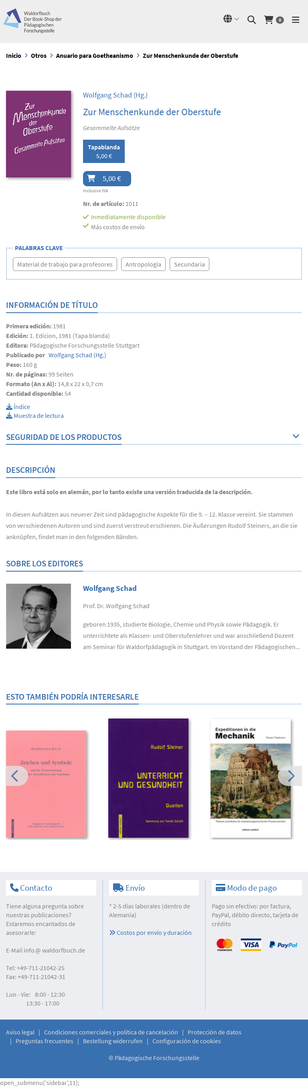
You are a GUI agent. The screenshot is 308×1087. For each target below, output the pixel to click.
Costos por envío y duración (154, 932)
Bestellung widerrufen (113, 1041)
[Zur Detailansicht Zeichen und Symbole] (51, 784)
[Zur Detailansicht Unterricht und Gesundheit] (154, 778)
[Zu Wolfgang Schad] (38, 615)
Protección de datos (214, 1032)
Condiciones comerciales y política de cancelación (111, 1032)
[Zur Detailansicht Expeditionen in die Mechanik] (256, 778)
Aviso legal (20, 1032)
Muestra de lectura (38, 415)
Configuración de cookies (186, 1041)
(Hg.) (115, 95)
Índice (21, 407)
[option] (51, 785)
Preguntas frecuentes (44, 1041)
